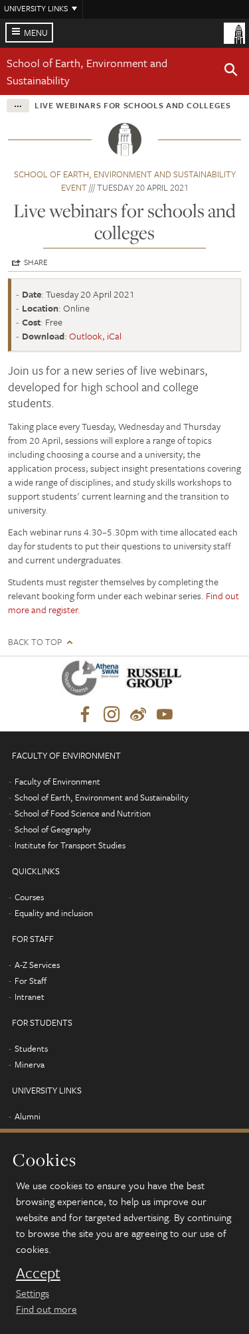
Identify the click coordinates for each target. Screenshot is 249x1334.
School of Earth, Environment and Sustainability (102, 797)
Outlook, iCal (95, 336)
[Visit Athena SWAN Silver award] (93, 681)
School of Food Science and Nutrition (83, 813)
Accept (38, 1273)
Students (31, 1048)
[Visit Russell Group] (156, 681)
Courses (29, 897)
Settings (32, 1293)
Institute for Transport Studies (70, 845)
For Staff (30, 980)
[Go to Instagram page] (112, 715)
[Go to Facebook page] (85, 715)
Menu (36, 32)
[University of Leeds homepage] (234, 32)
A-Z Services (37, 964)
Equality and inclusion (54, 912)
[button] (231, 71)
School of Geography (53, 829)
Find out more (46, 1308)
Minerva (29, 1064)
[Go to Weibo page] (138, 715)
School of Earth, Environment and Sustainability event (125, 180)
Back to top (35, 642)
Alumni (28, 1116)
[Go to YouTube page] (165, 715)
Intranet (29, 996)
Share (36, 262)
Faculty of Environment (57, 781)
